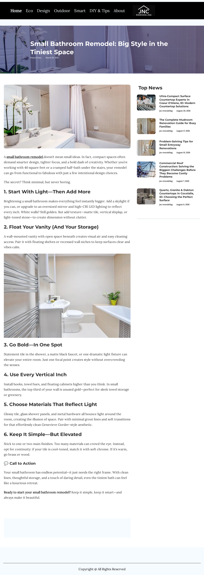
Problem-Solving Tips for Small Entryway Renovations (176, 145)
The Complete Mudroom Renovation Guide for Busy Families (177, 123)
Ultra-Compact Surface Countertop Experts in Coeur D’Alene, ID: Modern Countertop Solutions (177, 101)
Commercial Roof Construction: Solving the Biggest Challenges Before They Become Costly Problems (177, 169)
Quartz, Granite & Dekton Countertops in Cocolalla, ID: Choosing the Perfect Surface (176, 195)
